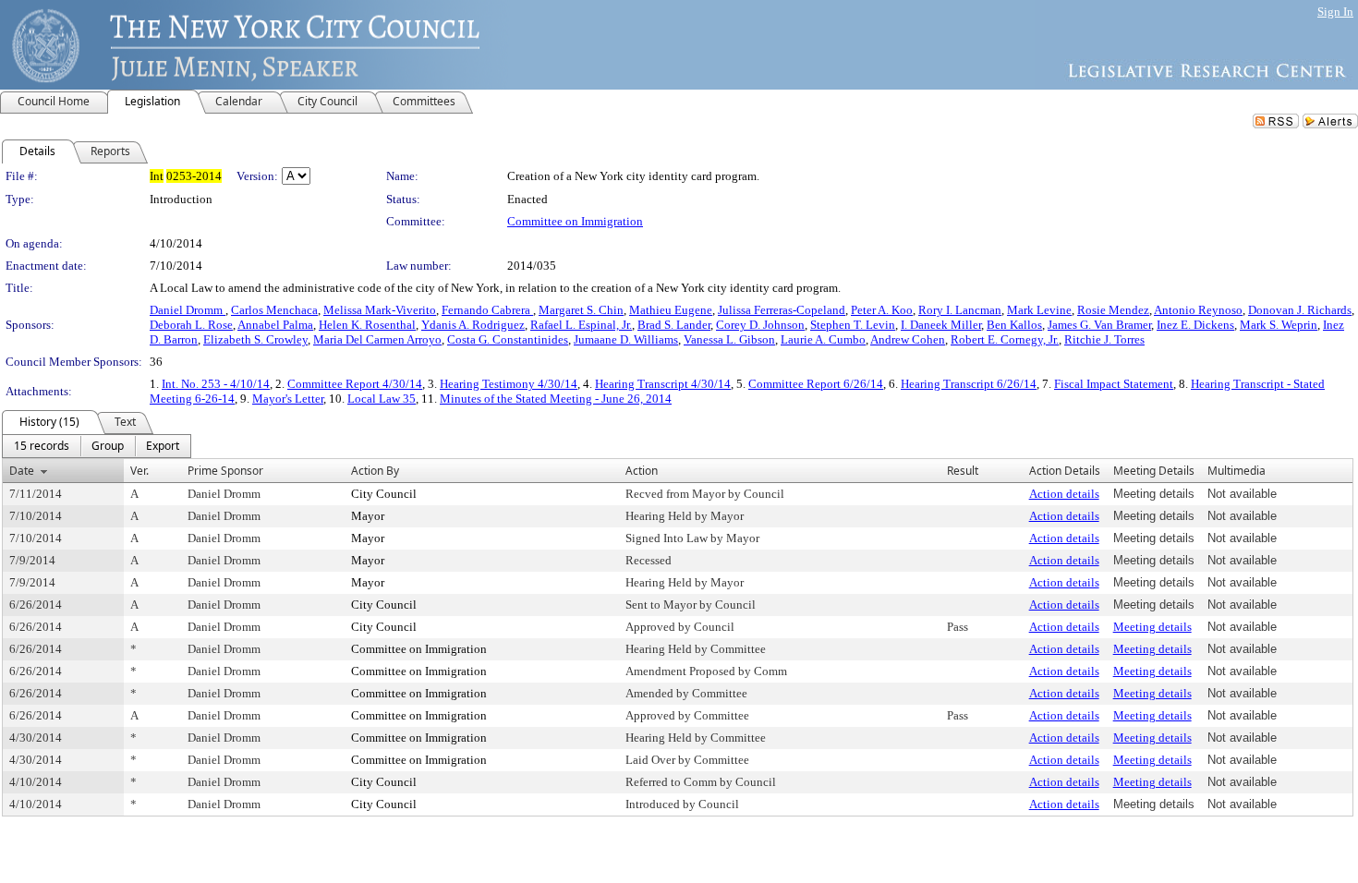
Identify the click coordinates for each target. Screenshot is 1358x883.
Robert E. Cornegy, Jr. (1005, 339)
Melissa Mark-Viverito (379, 310)
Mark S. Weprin (1278, 325)
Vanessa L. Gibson (729, 339)
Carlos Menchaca (274, 310)
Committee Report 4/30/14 (354, 384)
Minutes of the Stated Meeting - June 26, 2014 (556, 398)
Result (962, 470)
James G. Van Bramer (1099, 325)
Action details (1064, 494)
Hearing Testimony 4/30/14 (508, 384)
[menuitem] (41, 446)
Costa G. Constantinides (507, 339)
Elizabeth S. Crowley (255, 339)
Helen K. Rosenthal (367, 325)
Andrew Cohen (907, 339)
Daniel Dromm (187, 310)
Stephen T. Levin (852, 325)
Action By (375, 470)
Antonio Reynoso (1198, 310)
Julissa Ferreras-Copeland (781, 310)
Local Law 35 (381, 398)
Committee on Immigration (575, 221)
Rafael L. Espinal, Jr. (581, 325)
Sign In (1335, 11)
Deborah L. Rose (191, 325)
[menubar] (96, 446)
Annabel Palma (275, 325)
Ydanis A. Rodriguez (473, 325)
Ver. (139, 470)
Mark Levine (1039, 310)
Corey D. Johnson (760, 325)
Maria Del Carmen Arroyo (377, 339)
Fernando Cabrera (487, 310)
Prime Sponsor (225, 470)
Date (21, 470)
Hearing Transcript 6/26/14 (969, 384)
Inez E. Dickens (1195, 325)
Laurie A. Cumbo (823, 339)
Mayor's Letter (287, 398)
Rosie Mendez (1113, 310)
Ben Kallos (1014, 325)
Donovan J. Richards (1300, 310)
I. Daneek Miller (941, 325)
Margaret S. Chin (581, 310)
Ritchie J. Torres (1104, 339)
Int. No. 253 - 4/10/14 (216, 384)
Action (641, 470)
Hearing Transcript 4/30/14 (663, 384)
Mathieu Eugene (670, 310)
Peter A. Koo (882, 310)
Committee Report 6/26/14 (815, 384)
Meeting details (1152, 627)
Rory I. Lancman (959, 310)
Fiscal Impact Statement (1113, 384)
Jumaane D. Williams (626, 339)
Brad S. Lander (673, 325)
